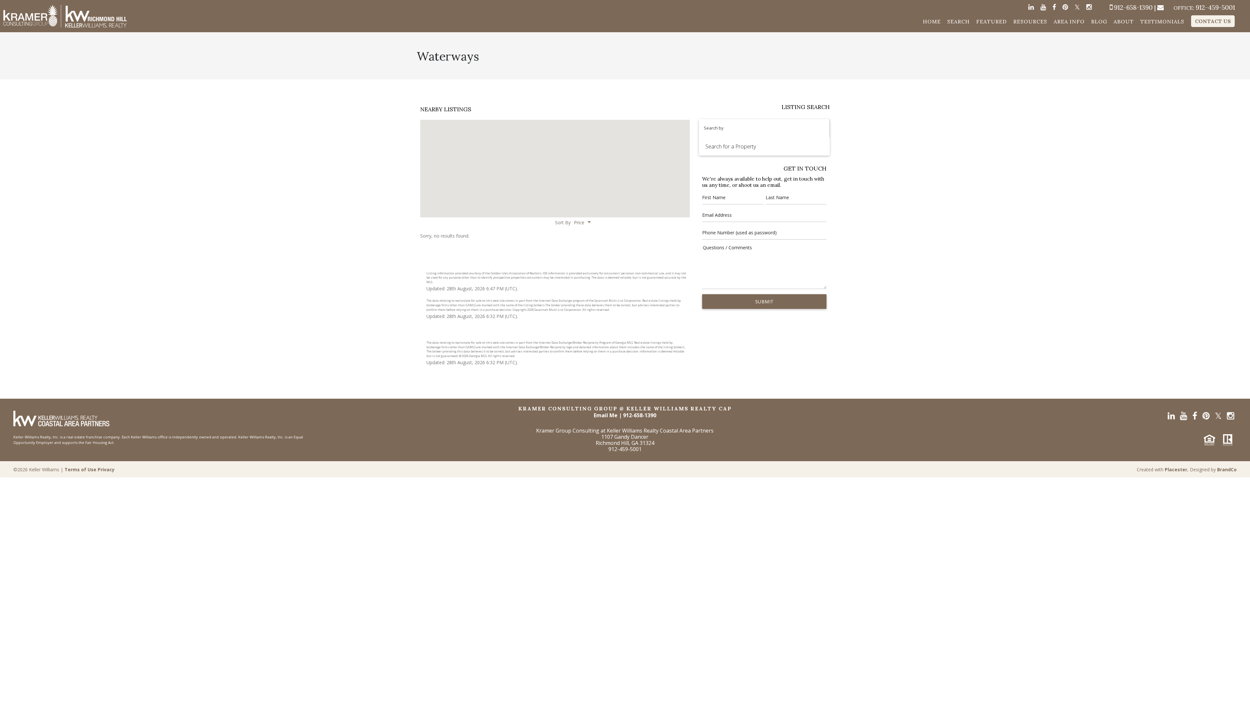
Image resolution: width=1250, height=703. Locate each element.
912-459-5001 (1204, 7)
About (1124, 21)
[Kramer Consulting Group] (65, 16)
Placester (1176, 469)
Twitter (1077, 9)
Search (958, 21)
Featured (991, 21)
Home (932, 21)
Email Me (606, 415)
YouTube (1043, 9)
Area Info (1069, 21)
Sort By (563, 222)
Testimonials (1162, 21)
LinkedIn (1031, 9)
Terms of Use (80, 469)
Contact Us (1213, 21)
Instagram (1089, 9)
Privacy (106, 469)
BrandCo (1227, 469)
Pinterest (1065, 9)
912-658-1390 (1133, 7)
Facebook (1054, 9)
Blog (1099, 21)
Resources (1030, 21)
